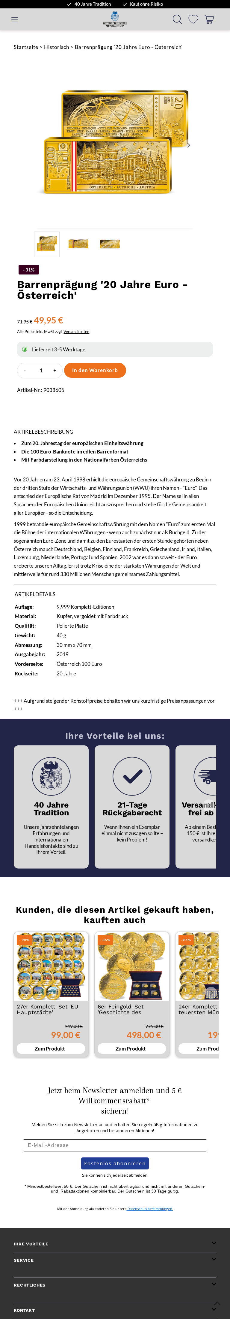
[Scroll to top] (217, 1303)
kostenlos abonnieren (115, 1163)
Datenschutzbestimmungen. (150, 1208)
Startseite (26, 47)
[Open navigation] (14, 19)
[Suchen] (177, 19)
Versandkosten (76, 331)
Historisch (56, 47)
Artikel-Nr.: (29, 390)
